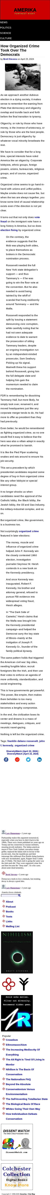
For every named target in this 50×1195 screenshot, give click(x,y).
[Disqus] (23, 794)
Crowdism (12, 1040)
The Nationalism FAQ (18, 1079)
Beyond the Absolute (18, 1084)
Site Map (31, 1194)
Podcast (11, 906)
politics (5, 27)
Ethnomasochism (16, 1044)
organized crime (29, 531)
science (5, 33)
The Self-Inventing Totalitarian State (27, 1099)
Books (10, 911)
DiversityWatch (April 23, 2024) (22, 754)
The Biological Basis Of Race (23, 1104)
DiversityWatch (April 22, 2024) (22, 751)
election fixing (9, 230)
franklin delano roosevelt (22, 741)
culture (6, 38)
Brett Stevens (10, 59)
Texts (9, 916)
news (3, 22)
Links (9, 921)
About (9, 901)
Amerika (23, 1194)
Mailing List (12, 926)
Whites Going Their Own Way (23, 1109)
